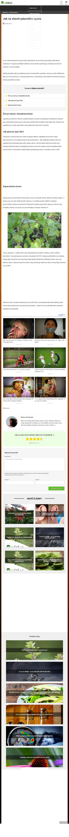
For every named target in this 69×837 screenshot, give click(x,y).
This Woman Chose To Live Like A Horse (16, 369)
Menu (66, 4)
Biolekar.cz (5, 12)
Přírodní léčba (33, 19)
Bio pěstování (33, 35)
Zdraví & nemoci (34, 13)
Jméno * (7, 479)
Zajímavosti (33, 8)
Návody (31, 29)
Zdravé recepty (34, 40)
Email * (37, 479)
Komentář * (8, 456)
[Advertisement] (34, 168)
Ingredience (33, 45)
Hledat (61, 4)
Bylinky (31, 24)
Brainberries (18, 344)
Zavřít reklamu (64, 822)
